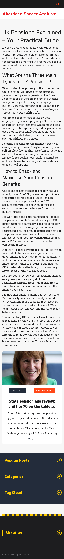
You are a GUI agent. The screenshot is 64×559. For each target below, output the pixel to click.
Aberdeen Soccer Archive (29, 14)
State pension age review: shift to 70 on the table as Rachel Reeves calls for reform (32, 404)
